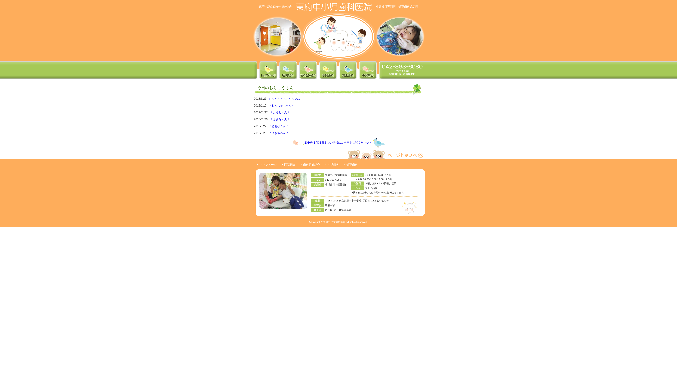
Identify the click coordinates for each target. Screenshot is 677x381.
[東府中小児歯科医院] (333, 6)
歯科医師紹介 (311, 164)
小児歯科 (333, 164)
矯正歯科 (352, 164)
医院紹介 (289, 164)
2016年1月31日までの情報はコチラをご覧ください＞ (338, 142)
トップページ (268, 164)
